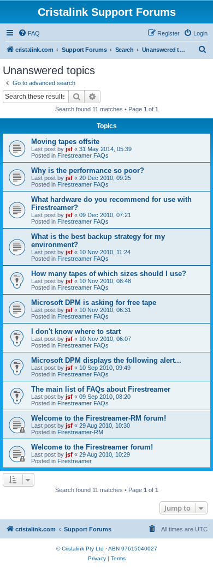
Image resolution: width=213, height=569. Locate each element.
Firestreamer (74, 461)
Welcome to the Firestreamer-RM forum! (98, 418)
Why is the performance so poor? (87, 170)
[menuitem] (29, 33)
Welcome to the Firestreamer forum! (92, 447)
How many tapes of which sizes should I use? (108, 273)
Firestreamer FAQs (83, 155)
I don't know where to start (76, 331)
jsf (69, 149)
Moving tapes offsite (65, 141)
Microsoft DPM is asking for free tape (93, 302)
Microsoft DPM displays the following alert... (106, 360)
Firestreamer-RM (80, 432)
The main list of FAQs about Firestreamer (100, 389)
